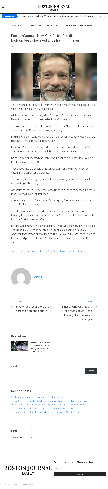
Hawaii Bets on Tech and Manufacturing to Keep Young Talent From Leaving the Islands (49, 401)
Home (13, 25)
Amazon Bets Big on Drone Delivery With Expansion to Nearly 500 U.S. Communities (48, 412)
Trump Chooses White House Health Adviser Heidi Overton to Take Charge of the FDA (48, 405)
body (21, 251)
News (15, 46)
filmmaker (32, 251)
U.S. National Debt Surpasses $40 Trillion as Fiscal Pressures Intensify (42, 408)
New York (52, 251)
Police (63, 251)
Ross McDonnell (77, 251)
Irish (42, 251)
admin (38, 276)
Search (14, 366)
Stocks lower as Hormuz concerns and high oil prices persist (38, 397)
